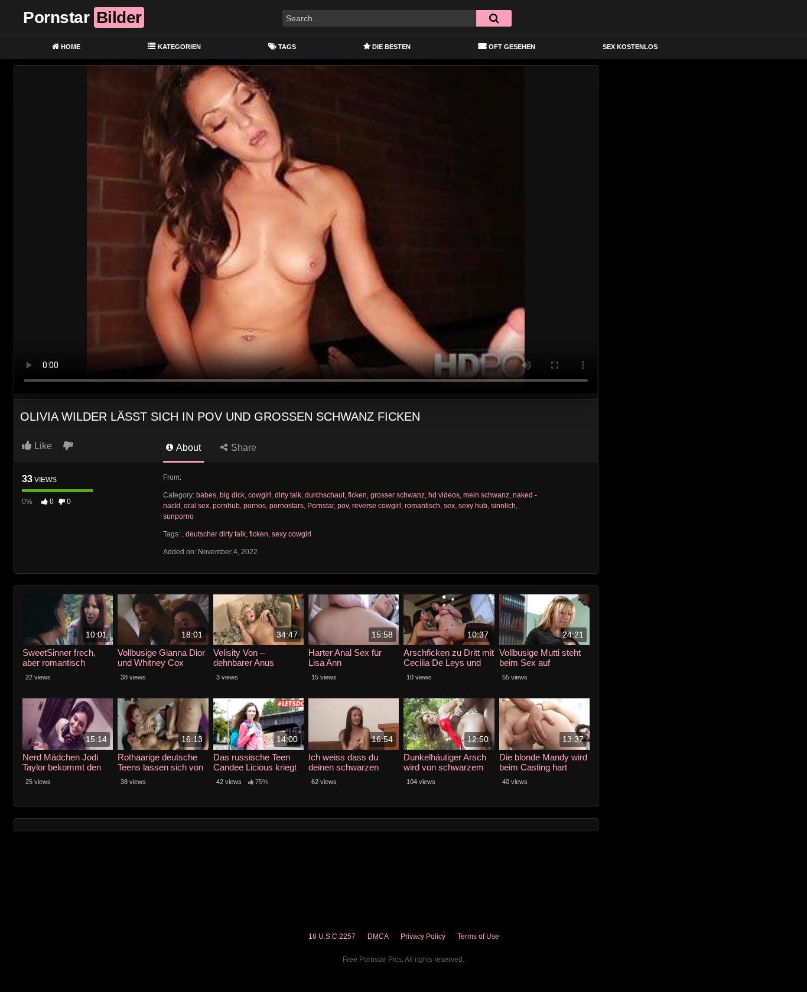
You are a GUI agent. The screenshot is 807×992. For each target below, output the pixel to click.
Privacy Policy (423, 936)
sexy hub (472, 506)
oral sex (196, 506)
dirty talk (288, 495)
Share (242, 448)
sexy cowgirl (291, 534)
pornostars (286, 506)
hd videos (444, 495)
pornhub (226, 506)
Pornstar (320, 506)
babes (206, 495)
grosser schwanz (397, 495)
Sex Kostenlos (630, 46)
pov (343, 506)
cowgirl (259, 495)
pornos (254, 506)
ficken (357, 495)
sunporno (178, 516)
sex (449, 506)
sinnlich (503, 506)
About (187, 448)
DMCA (378, 936)
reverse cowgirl (376, 506)
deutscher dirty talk (216, 534)
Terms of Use (478, 936)
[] (494, 18)
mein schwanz (486, 495)
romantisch (422, 506)
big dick (232, 495)
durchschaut (324, 495)
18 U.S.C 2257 (332, 936)
